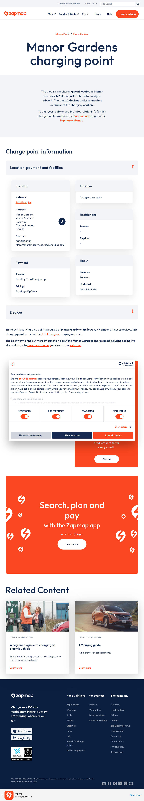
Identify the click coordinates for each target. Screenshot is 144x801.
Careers (115, 720)
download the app (39, 345)
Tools (69, 715)
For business (96, 695)
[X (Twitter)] (115, 783)
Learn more (72, 544)
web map (75, 345)
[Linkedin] (120, 783)
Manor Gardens (80, 33)
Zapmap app (82, 116)
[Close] (2, 795)
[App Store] (21, 731)
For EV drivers (76, 695)
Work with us (95, 710)
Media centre (117, 730)
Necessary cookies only (30, 435)
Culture (114, 715)
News (98, 14)
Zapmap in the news (120, 725)
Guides (70, 720)
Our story (115, 704)
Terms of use (117, 752)
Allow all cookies (113, 435)
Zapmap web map (71, 120)
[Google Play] (21, 737)
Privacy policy (117, 746)
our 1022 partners (28, 378)
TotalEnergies (23, 202)
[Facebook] (109, 783)
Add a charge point (76, 750)
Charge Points (62, 33)
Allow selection (72, 435)
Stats (85, 14)
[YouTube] (131, 783)
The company (119, 695)
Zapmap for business (69, 3)
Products (93, 704)
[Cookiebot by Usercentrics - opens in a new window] (121, 364)
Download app (127, 14)
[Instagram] (104, 783)
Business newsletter (98, 720)
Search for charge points (75, 743)
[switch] (56, 416)
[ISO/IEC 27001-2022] (21, 754)
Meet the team (118, 710)
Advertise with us (97, 715)
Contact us (116, 736)
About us (89, 3)
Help (109, 14)
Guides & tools (67, 14)
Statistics (71, 725)
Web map (71, 710)
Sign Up (107, 459)
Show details (121, 427)
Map (50, 14)
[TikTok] (125, 783)
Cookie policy (117, 741)
